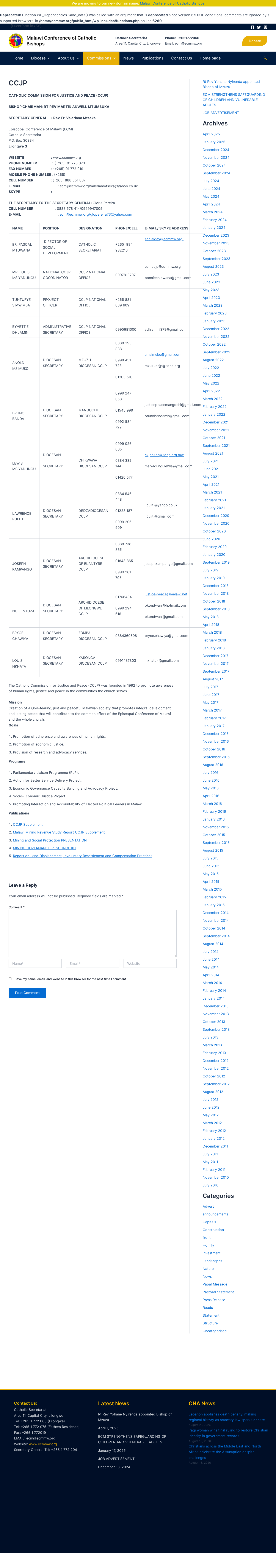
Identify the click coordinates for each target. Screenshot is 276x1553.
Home (18, 58)
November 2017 (216, 663)
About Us (66, 58)
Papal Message (215, 1284)
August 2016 (213, 765)
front (207, 1237)
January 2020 (214, 554)
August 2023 (213, 266)
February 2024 (215, 220)
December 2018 (216, 585)
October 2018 (214, 601)
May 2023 (211, 290)
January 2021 (214, 508)
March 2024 (213, 212)
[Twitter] (259, 27)
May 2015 (211, 874)
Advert (208, 1206)
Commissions (99, 58)
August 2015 (213, 850)
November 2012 (216, 1068)
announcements (215, 1214)
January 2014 (214, 998)
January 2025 (214, 142)
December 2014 (216, 912)
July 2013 (210, 1037)
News (128, 58)
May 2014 (211, 967)
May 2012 (211, 1115)
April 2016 (211, 796)
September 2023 (216, 258)
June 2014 (211, 959)
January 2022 (214, 414)
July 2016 (210, 772)
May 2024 (211, 196)
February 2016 (214, 811)
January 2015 (214, 905)
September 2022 (216, 352)
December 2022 (216, 329)
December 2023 (216, 235)
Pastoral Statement (218, 1292)
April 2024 (211, 204)
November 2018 (216, 593)
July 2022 (211, 367)
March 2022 (213, 399)
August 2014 (213, 944)
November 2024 (216, 157)
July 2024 (211, 181)
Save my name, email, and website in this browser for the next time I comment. (71, 979)
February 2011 (214, 1169)
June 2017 (211, 694)
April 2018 (211, 624)
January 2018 (214, 648)
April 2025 (211, 134)
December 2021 (216, 422)
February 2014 (214, 990)
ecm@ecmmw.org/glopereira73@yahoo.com (96, 214)
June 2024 (211, 188)
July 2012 (210, 1099)
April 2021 (211, 484)
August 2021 (213, 453)
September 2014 (216, 936)
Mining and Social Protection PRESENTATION (50, 840)
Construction (213, 1230)
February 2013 (214, 1053)
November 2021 (216, 430)
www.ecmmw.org (43, 1444)
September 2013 (216, 1029)
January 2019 (214, 578)
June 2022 (211, 375)
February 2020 (215, 547)
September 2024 (216, 173)
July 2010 (210, 1185)
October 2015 (214, 835)
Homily (208, 1245)
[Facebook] (252, 27)
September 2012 (216, 1084)
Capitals (209, 1222)
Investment (212, 1253)
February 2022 (215, 406)
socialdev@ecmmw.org (164, 239)
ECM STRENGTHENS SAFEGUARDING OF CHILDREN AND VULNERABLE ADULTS (234, 99)
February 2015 (214, 897)
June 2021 (211, 469)
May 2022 (211, 383)
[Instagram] (265, 27)
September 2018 (216, 609)
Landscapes (212, 1261)
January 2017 (213, 726)
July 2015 (210, 858)
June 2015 (211, 866)
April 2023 (211, 297)
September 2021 (216, 445)
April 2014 (211, 975)
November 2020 (216, 523)
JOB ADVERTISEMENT (221, 113)
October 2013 (214, 1021)
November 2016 (216, 741)
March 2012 (212, 1123)
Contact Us (181, 58)
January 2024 (214, 227)
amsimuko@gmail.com (163, 354)
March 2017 (212, 710)
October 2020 (214, 531)
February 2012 (214, 1130)
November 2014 (216, 920)
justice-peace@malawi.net (166, 594)
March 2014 (212, 983)
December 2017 (215, 656)
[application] (47, 58)
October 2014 (214, 928)
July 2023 (211, 274)
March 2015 (212, 889)
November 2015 (216, 827)
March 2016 (212, 803)
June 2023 (211, 282)
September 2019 (216, 562)
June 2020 (211, 539)
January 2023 (214, 321)
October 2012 (214, 1076)
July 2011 (210, 1154)
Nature (208, 1268)
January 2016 (214, 819)
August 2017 (213, 679)
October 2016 (214, 749)
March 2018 (212, 632)
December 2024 (216, 149)
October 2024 (214, 165)
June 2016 (211, 780)
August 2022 (213, 360)
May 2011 (210, 1162)
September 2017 (216, 671)
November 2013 (216, 1014)
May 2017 (210, 702)
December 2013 (216, 1006)
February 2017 (214, 718)
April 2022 (211, 391)
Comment (17, 907)
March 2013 (212, 1045)
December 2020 (216, 515)
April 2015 (211, 881)
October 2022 (214, 344)
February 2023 (215, 313)
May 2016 (211, 788)
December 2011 (215, 1146)
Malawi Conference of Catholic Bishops (172, 3)
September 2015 (216, 842)
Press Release (214, 1300)
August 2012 (213, 1092)
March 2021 (212, 492)
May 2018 (211, 617)
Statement (211, 1315)
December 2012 (216, 1060)
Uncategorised (215, 1331)
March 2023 (213, 305)
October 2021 (214, 438)
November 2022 (216, 336)
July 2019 (210, 570)
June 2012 (211, 1107)
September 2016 (216, 757)
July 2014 (210, 951)
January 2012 (214, 1138)
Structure (210, 1323)
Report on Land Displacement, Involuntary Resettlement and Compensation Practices (82, 856)
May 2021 (211, 476)
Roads (208, 1307)
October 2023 (214, 251)
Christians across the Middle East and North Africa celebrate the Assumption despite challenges (225, 1452)
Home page (210, 58)
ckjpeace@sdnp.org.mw (164, 455)
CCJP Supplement (28, 824)
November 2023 (216, 243)
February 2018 (214, 640)
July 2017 (210, 687)
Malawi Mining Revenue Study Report (43, 832)
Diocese (38, 58)
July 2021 (210, 461)
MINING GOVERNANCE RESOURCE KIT (44, 848)
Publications (152, 58)
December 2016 (216, 733)
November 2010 (216, 1177)
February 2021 (214, 500)
